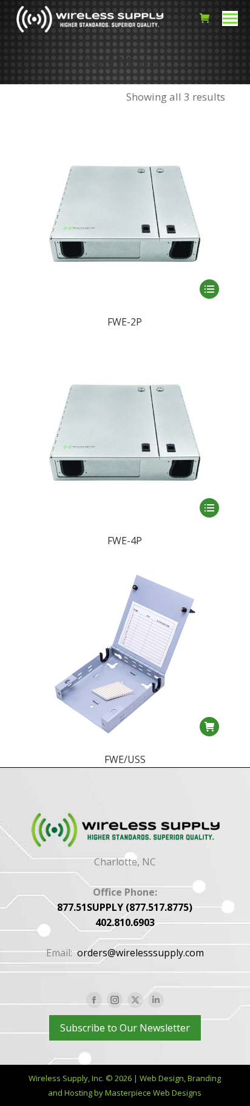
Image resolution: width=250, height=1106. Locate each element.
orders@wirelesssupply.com (140, 952)
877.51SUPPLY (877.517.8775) (124, 907)
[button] (209, 726)
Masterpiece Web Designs (153, 1092)
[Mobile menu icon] (230, 18)
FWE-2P (124, 321)
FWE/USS (125, 759)
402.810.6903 (125, 922)
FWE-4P (124, 540)
